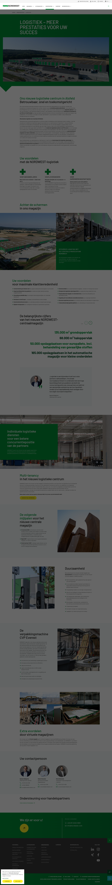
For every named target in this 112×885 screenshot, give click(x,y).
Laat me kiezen (5, 878)
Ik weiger (7, 881)
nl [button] (107, 1)
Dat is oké (17, 881)
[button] (30, 6)
